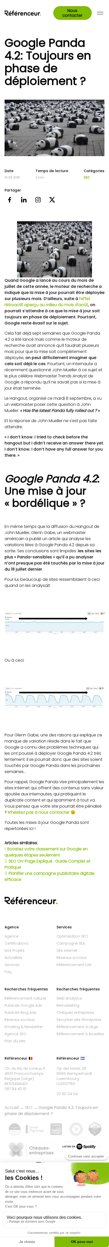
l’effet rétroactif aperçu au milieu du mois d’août (47, 302)
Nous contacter (72, 13)
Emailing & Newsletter (24, 1026)
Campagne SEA (71, 943)
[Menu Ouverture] (100, 13)
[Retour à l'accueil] (29, 13)
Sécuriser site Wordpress (79, 1019)
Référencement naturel (25, 998)
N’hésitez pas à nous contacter (38, 812)
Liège (27, 1078)
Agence (12, 936)
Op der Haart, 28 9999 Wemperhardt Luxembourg (74, 1073)
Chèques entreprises (75, 1012)
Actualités (13, 957)
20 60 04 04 (67, 1093)
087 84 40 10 (15, 1088)
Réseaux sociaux (71, 957)
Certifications (16, 943)
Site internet (67, 950)
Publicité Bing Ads (20, 1012)
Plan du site (15, 1041)
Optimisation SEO (72, 936)
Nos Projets (15, 950)
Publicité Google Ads (23, 1005)
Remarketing (68, 1005)
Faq (8, 971)
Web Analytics (69, 998)
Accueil (12, 1107)
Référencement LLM (74, 964)
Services (12, 964)
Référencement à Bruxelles (80, 1033)
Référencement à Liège (77, 1026)
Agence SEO (15, 1033)
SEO (86, 177)
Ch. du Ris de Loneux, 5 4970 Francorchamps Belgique (25, 1073)
